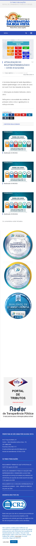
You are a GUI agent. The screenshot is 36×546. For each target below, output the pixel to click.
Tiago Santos (9, 73)
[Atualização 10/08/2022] (18, 172)
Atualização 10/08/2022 (10, 183)
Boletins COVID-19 (29, 74)
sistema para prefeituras (26, 513)
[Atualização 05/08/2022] (18, 202)
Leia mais (18, 536)
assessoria (15, 516)
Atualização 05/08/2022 (11, 214)
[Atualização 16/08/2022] (18, 141)
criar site (14, 513)
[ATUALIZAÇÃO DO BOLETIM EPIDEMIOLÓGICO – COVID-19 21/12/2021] (18, 49)
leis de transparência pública (10, 520)
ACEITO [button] (13, 541)
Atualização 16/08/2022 (10, 153)
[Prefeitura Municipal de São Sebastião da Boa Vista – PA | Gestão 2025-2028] (18, 20)
